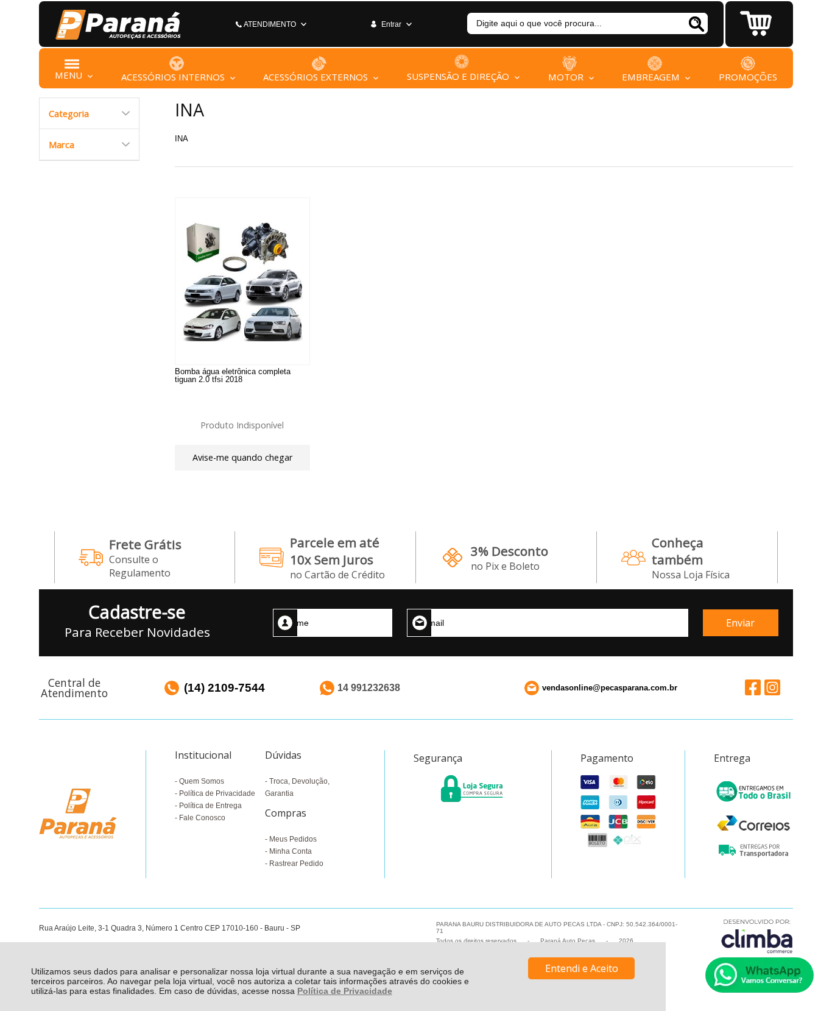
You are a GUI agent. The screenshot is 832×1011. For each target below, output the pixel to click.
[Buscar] (696, 23)
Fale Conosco (202, 818)
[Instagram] (772, 687)
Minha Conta (290, 851)
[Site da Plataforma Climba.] (757, 936)
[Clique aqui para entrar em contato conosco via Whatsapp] (759, 975)
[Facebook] (752, 687)
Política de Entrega (210, 805)
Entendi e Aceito (581, 968)
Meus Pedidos (293, 839)
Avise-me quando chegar (242, 457)
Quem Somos (201, 781)
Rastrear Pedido (296, 863)
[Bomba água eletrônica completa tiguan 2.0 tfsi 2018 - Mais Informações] (242, 281)
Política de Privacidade (344, 991)
